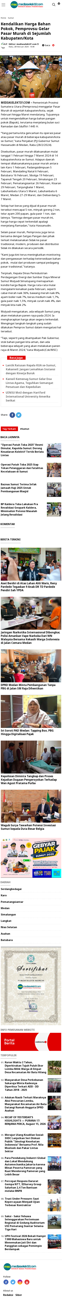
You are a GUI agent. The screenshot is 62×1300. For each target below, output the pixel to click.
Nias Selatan (9, 927)
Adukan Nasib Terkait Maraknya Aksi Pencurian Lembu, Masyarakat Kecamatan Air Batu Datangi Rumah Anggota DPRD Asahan (26, 1104)
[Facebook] (12, 415)
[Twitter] (18, 415)
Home (3, 18)
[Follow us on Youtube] (27, 1282)
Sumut (11, 18)
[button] (58, 2)
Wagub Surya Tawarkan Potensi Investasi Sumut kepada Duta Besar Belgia (28, 827)
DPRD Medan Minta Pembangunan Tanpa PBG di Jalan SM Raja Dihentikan (28, 686)
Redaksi (8, 1295)
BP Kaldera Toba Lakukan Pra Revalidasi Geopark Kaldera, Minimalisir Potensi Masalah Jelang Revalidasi (19, 509)
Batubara (7, 940)
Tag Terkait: (9, 428)
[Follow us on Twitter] (13, 1282)
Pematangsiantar (12, 902)
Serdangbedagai (11, 889)
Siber (18, 1295)
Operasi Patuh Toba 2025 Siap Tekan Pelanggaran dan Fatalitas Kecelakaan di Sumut (22, 468)
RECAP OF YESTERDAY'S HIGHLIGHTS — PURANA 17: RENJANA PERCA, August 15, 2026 (25, 1120)
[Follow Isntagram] (20, 1282)
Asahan (5, 933)
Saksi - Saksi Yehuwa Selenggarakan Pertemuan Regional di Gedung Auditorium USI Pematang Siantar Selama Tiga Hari (25, 1222)
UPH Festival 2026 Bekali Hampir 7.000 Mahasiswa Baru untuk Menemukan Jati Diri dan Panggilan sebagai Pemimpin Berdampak (25, 1242)
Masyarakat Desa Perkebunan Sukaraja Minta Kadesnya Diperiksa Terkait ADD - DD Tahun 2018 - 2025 (24, 1084)
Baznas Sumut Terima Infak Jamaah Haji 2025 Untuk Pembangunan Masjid (19, 488)
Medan (5, 908)
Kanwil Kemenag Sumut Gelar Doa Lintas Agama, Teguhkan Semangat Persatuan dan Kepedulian (29, 383)
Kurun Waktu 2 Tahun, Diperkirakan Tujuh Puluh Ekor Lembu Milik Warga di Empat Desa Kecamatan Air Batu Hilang (25, 1067)
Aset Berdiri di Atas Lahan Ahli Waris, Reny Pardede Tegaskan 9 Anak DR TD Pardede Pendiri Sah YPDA (29, 586)
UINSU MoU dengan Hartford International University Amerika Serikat (28, 396)
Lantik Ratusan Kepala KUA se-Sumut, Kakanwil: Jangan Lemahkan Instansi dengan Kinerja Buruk (31, 369)
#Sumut (24, 428)
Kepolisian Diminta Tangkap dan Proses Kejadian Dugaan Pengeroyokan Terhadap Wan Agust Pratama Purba (29, 779)
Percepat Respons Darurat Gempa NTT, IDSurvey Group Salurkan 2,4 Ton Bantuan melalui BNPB (23, 1186)
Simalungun (8, 914)
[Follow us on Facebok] (6, 1282)
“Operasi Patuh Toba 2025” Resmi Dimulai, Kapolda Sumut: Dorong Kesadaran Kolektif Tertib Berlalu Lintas (22, 450)
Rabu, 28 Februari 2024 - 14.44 (21, 46)
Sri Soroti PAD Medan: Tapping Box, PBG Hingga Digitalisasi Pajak (27, 732)
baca (47, 45)
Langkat (6, 921)
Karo (4, 895)
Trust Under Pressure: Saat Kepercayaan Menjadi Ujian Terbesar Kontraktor (22, 1202)
